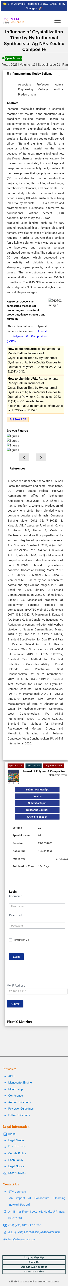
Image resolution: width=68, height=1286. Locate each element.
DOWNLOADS (17, 1173)
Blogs (11, 1134)
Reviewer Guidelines (21, 1108)
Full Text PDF (17, 419)
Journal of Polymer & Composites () (27, 336)
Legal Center (16, 1140)
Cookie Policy (17, 1153)
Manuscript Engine (20, 1082)
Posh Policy (15, 1160)
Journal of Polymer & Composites (43, 771)
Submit (15, 1003)
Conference (15, 1095)
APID (11, 1076)
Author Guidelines (19, 1102)
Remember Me (21, 939)
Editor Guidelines (19, 1115)
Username (15, 896)
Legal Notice (16, 1166)
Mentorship (15, 1089)
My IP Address (16, 985)
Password (15, 915)
